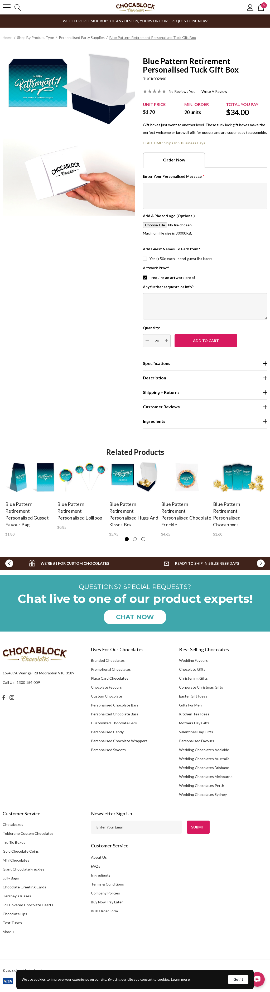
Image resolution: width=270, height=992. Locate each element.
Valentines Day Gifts (196, 732)
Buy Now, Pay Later (107, 902)
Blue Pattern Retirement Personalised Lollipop (79, 511)
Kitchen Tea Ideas (194, 714)
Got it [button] (238, 979)
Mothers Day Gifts (194, 723)
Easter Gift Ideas (193, 696)
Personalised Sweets (108, 749)
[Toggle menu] (7, 7)
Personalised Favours (196, 741)
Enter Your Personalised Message (173, 176)
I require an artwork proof (172, 277)
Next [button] (261, 563)
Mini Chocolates (16, 860)
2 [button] (135, 539)
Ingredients (100, 875)
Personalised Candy (107, 732)
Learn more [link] (180, 979)
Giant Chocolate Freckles (23, 869)
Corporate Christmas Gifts (201, 687)
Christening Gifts (193, 678)
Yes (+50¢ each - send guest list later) (181, 258)
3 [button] (143, 539)
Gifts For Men (190, 705)
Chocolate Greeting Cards (24, 887)
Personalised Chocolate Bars (114, 705)
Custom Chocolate (106, 696)
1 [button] (127, 539)
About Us (99, 857)
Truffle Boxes (14, 842)
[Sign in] (250, 7)
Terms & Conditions (107, 884)
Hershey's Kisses (17, 896)
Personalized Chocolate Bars (114, 714)
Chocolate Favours (106, 687)
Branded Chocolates (108, 660)
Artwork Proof (156, 268)
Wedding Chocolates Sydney (203, 794)
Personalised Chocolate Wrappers (119, 741)
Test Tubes (12, 922)
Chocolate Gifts (192, 669)
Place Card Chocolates (109, 678)
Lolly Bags (11, 878)
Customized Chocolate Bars (114, 723)
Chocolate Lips (15, 914)
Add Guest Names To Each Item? (171, 249)
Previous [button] (9, 563)
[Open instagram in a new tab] (12, 697)
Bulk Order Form (104, 911)
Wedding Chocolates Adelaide (204, 749)
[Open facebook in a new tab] (3, 697)
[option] (31, 499)
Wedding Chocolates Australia (204, 758)
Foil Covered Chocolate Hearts (28, 905)
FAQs (95, 866)
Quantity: (151, 327)
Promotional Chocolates (111, 669)
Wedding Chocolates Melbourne (206, 776)
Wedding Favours (193, 660)
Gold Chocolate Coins (21, 851)
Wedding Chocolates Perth (201, 785)
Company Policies (105, 893)
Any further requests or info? (168, 286)
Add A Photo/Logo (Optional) (169, 215)
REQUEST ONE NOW (189, 21)
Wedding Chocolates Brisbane (204, 767)
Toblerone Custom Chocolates (28, 833)
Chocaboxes (13, 824)
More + (9, 931)
